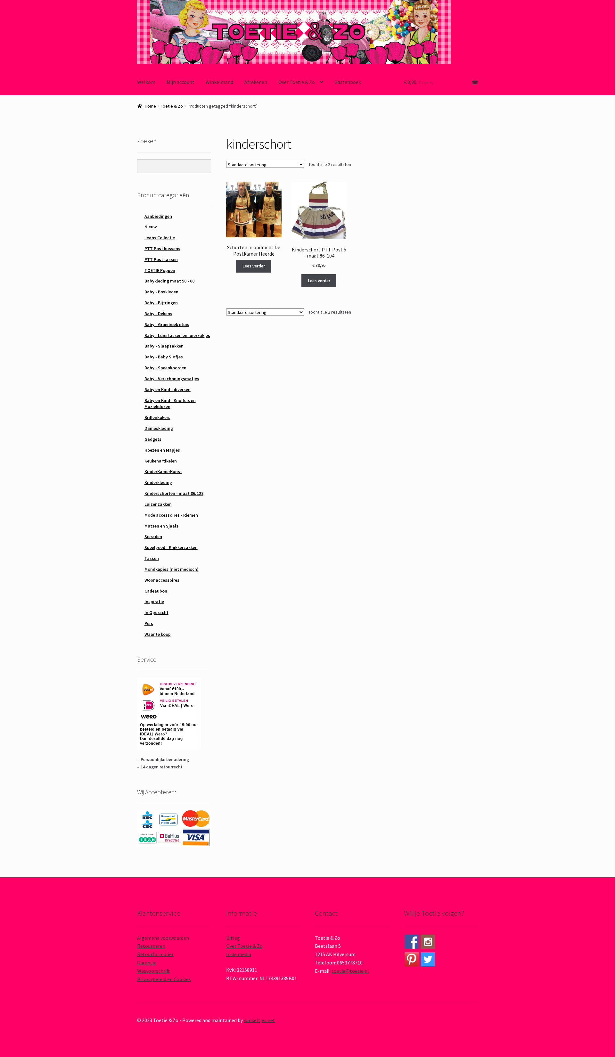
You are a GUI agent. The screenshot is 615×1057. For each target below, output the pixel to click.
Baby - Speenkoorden (165, 368)
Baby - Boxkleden (161, 292)
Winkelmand (219, 82)
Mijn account (180, 82)
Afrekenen (255, 82)
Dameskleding (158, 428)
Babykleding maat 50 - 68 (169, 281)
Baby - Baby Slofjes (163, 357)
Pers (148, 623)
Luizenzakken (158, 504)
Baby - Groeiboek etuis (166, 324)
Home (150, 106)
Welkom (146, 82)
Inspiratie (154, 601)
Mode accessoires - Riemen (171, 515)
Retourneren (151, 946)
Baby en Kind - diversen (167, 389)
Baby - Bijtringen (161, 303)
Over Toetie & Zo (296, 82)
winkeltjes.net (259, 1020)
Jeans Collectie (159, 238)
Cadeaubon (155, 591)
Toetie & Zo (172, 106)
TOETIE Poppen (159, 270)
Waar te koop (157, 634)
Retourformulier (155, 954)
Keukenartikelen (160, 461)
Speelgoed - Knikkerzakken (171, 547)
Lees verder (253, 266)
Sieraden (153, 536)
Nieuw (150, 227)
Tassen (151, 558)
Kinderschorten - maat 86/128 (173, 493)
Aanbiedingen (158, 216)
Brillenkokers (157, 417)
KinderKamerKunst (163, 471)
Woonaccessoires (161, 580)
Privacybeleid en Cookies (164, 979)
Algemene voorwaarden (163, 938)
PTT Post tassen (161, 259)
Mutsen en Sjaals (161, 526)
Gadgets (152, 439)
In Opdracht (156, 612)
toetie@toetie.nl (350, 971)
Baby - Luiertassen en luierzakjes (177, 335)
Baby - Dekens (158, 313)
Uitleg (233, 938)
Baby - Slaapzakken (164, 346)
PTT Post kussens (162, 248)
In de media (238, 954)
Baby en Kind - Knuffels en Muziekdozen (170, 403)
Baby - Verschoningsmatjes (171, 378)
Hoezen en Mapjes (162, 450)
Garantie (146, 962)
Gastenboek (347, 82)
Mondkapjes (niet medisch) (171, 569)
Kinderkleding (158, 482)
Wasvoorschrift (153, 971)
